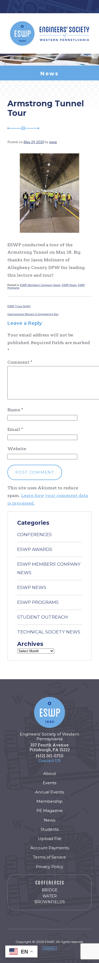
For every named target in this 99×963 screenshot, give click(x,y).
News (49, 820)
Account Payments (49, 847)
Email (15, 429)
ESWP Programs (38, 602)
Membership (49, 801)
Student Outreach (42, 617)
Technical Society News (48, 632)
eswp (53, 142)
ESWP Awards (34, 549)
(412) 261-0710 (49, 756)
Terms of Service (49, 857)
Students (50, 829)
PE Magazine (49, 810)
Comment (19, 362)
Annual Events (49, 792)
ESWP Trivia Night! (19, 306)
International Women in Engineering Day (33, 314)
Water (50, 896)
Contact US (49, 760)
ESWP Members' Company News (40, 285)
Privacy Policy (49, 866)
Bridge (50, 890)
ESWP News (69, 285)
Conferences (34, 534)
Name (15, 409)
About (49, 773)
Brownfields (49, 902)
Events (49, 782)
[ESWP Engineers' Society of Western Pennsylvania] (49, 33)
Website (16, 448)
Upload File (49, 838)
